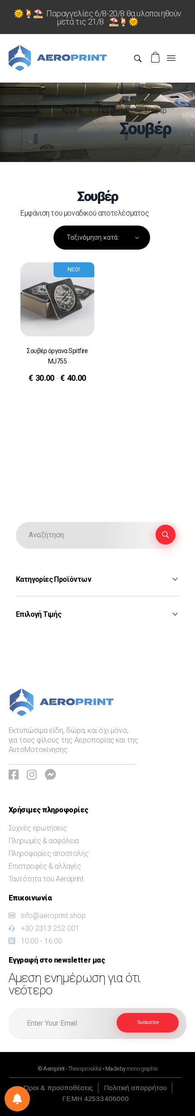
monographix (142, 1068)
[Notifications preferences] (17, 1098)
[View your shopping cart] (156, 57)
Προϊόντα (112, 110)
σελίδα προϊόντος (55, 401)
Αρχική (71, 110)
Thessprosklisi (85, 1068)
